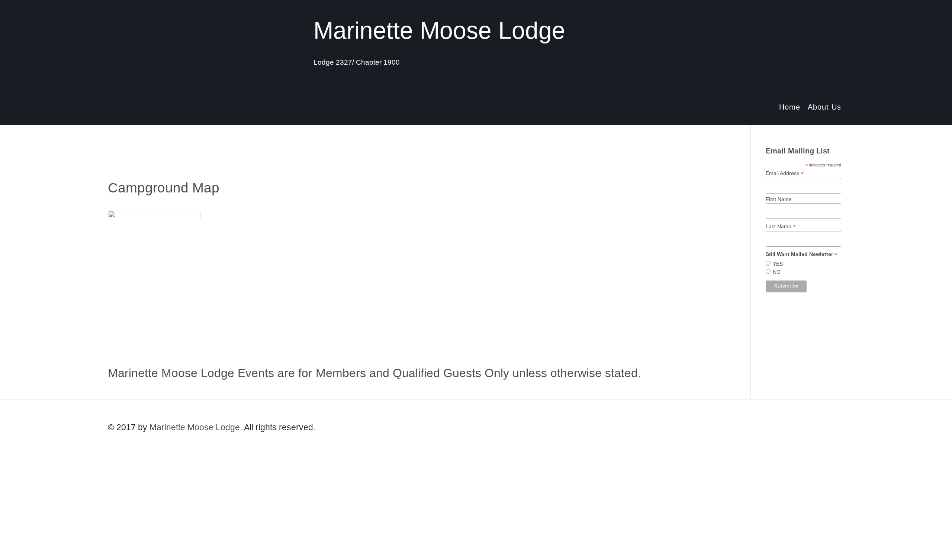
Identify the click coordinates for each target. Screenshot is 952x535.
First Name (779, 199)
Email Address (785, 173)
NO (777, 272)
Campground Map (163, 187)
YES (778, 264)
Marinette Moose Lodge (194, 427)
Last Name (781, 226)
